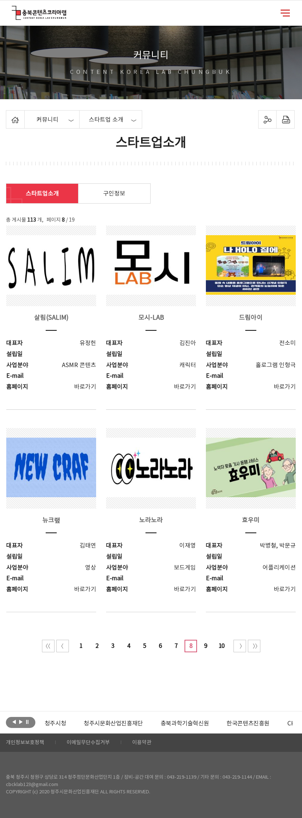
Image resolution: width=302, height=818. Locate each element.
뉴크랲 (51, 520)
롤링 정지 (27, 721)
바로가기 (85, 387)
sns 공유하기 (267, 119)
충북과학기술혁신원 (185, 723)
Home (8, 114)
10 (221, 646)
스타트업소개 (42, 193)
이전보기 (14, 721)
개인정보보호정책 (25, 743)
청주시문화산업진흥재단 (113, 723)
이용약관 (141, 743)
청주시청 (55, 723)
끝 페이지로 (254, 646)
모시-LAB (151, 318)
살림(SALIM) (51, 318)
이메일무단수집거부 (88, 743)
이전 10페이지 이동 (62, 646)
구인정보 (114, 193)
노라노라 (151, 520)
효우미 (251, 520)
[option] (55, 723)
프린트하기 (285, 119)
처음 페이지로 (48, 646)
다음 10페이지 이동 (239, 646)
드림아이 (251, 318)
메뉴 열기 (285, 12)
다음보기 (21, 721)
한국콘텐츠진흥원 (248, 723)
